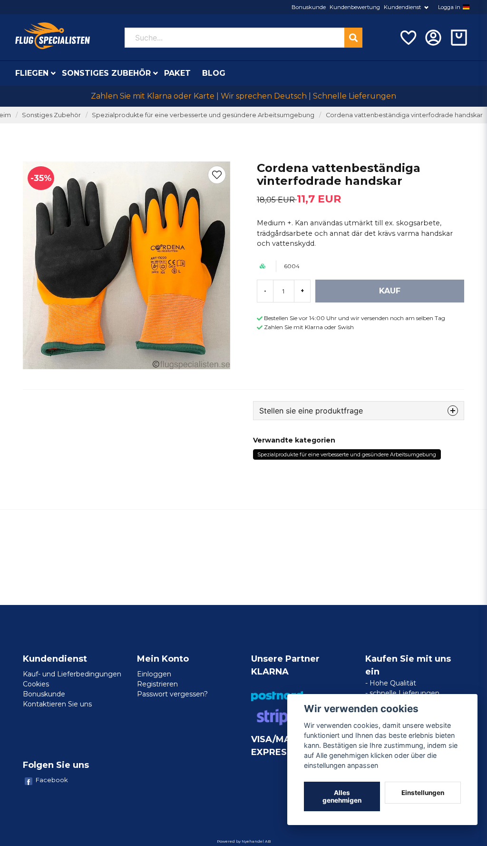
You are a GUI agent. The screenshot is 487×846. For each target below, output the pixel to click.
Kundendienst (402, 7)
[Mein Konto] (433, 37)
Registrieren (157, 684)
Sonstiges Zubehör (106, 73)
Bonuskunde (309, 7)
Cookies (36, 684)
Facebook (52, 780)
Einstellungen (422, 792)
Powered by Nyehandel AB (244, 841)
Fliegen (32, 73)
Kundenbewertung (355, 7)
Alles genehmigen (341, 796)
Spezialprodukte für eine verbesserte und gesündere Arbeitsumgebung (203, 115)
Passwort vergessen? (172, 694)
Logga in (449, 7)
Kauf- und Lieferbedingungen (72, 674)
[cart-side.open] (459, 37)
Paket (177, 73)
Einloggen (154, 674)
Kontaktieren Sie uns (57, 704)
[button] (466, 7)
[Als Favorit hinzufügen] (407, 37)
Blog (213, 73)
